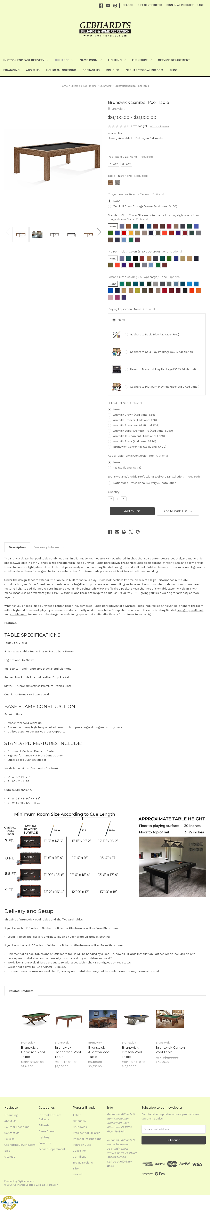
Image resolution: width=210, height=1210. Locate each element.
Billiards (62, 60)
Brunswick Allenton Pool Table (99, 1052)
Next (99, 231)
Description (17, 547)
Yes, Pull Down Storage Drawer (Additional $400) (145, 206)
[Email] (117, 532)
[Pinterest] (115, 5)
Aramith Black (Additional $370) (134, 441)
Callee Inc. (79, 1150)
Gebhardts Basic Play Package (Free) (154, 334)
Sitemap (9, 1156)
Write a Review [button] (159, 126)
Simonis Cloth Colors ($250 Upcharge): (144, 276)
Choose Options (35, 1023)
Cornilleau (79, 1156)
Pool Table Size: (130, 156)
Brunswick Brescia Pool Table (132, 1052)
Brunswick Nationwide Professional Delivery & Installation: (154, 476)
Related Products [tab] (21, 991)
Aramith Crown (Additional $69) (134, 415)
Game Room (89, 60)
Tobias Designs (83, 1162)
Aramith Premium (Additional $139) (136, 425)
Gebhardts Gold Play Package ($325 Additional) (161, 352)
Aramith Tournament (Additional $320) (139, 436)
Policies (112, 70)
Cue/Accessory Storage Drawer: (136, 194)
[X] (131, 532)
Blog (173, 70)
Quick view (32, 1014)
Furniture (140, 60)
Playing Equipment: (131, 309)
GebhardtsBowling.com (144, 70)
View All (77, 1174)
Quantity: (114, 492)
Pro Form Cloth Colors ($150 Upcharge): (145, 251)
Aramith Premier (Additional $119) (135, 420)
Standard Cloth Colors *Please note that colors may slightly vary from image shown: (153, 217)
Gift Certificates (150, 5)
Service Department (174, 60)
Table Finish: (128, 175)
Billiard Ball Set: (125, 403)
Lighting (115, 60)
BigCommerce (26, 1181)
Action (77, 1115)
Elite (76, 1168)
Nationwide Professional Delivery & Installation (144, 483)
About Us (33, 70)
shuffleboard (18, 614)
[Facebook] (101, 5)
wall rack (197, 610)
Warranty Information (49, 547)
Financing (11, 70)
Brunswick (17, 558)
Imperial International (87, 1139)
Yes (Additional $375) (127, 467)
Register (187, 5)
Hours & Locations (61, 70)
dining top (183, 610)
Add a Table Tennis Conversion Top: (138, 455)
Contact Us (91, 70)
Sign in (171, 5)
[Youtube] (108, 5)
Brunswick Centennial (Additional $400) (139, 446)
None (116, 201)
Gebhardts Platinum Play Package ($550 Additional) (164, 386)
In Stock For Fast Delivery (24, 60)
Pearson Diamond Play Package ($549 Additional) (163, 369)
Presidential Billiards (86, 1133)
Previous (7, 231)
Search (128, 5)
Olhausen (79, 1121)
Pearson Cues (82, 1145)
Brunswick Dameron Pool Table (33, 1052)
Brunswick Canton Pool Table (170, 1050)
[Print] (124, 532)
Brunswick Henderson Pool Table (68, 1052)
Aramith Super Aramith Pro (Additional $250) (143, 430)
